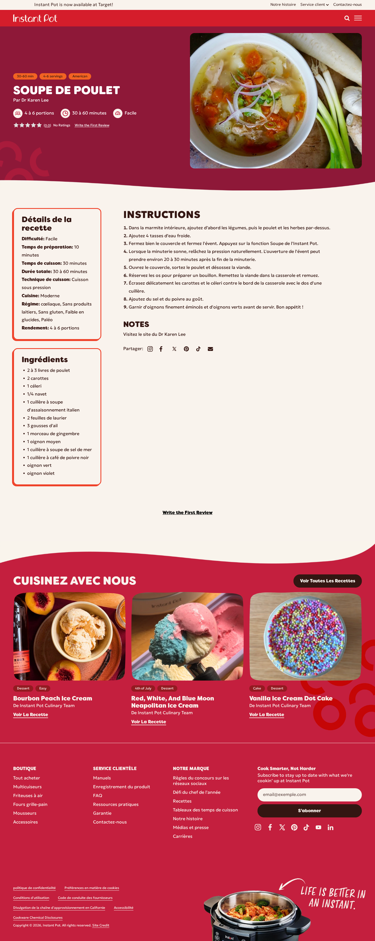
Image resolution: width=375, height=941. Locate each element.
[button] (347, 18)
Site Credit (100, 925)
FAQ (97, 796)
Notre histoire (188, 819)
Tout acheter (26, 778)
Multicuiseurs (27, 787)
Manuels (102, 778)
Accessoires (25, 822)
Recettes (182, 801)
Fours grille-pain (30, 805)
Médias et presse (191, 828)
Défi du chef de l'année (196, 792)
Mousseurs (25, 813)
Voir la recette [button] (30, 715)
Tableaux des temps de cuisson (205, 810)
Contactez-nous (110, 822)
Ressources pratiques (116, 805)
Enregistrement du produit (121, 787)
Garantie (102, 813)
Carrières (182, 836)
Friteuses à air (28, 796)
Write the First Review (92, 125)
